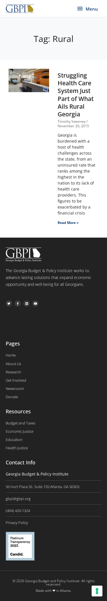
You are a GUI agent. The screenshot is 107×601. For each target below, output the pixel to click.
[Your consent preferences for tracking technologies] (97, 591)
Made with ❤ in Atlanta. (53, 590)
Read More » (68, 222)
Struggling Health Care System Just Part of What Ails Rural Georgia (76, 94)
